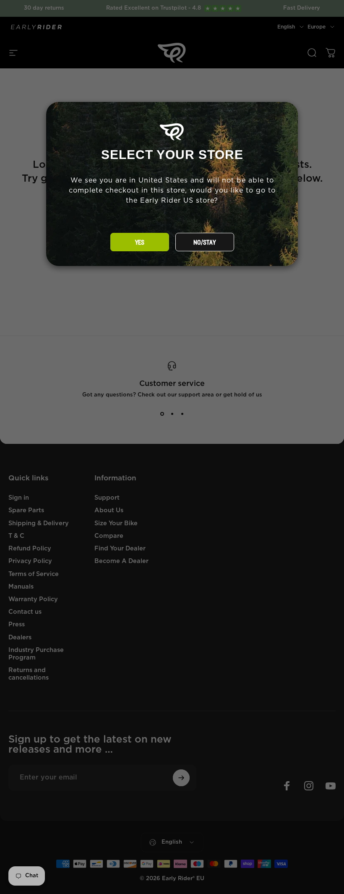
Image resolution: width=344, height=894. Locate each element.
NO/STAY (204, 242)
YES (139, 242)
